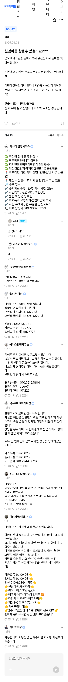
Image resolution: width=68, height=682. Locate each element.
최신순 (60, 135)
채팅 (33, 6)
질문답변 (10, 29)
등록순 (51, 135)
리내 (7, 37)
